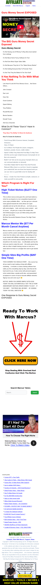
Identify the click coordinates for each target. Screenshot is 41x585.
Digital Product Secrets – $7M (12, 522)
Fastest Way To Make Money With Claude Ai (16, 482)
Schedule (7, 5)
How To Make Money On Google (13, 493)
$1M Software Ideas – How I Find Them (15, 519)
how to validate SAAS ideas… (12, 485)
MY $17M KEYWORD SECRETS (13, 509)
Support (28, 5)
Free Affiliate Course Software (12, 517)
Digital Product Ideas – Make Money (14, 490)
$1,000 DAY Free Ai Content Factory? (14, 514)
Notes (34, 5)
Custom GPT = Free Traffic (12, 477)
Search (35, 392)
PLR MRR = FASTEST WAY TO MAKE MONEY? (18, 506)
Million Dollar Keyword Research (13, 501)
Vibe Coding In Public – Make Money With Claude (18, 480)
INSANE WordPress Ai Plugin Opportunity (16, 524)
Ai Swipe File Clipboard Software (13, 511)
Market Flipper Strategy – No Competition (15, 503)
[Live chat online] (20, 570)
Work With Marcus (18, 5)
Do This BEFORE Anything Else (13, 495)
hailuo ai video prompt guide (12, 498)
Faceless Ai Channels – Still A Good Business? (17, 488)
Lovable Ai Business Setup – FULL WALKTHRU (17, 527)
